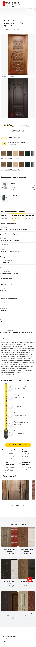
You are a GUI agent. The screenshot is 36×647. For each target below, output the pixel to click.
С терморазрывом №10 (9, 613)
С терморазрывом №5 (9, 549)
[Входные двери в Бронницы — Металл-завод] (11, 3)
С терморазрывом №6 (26, 549)
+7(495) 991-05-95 (9, 6)
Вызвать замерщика (18, 130)
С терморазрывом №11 (27, 613)
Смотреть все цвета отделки (10, 158)
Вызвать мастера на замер (18, 444)
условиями (5, 640)
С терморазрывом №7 (9, 581)
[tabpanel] (9, 542)
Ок (5, 644)
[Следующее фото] (23, 505)
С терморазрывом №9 (26, 581)
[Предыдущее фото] (12, 505)
